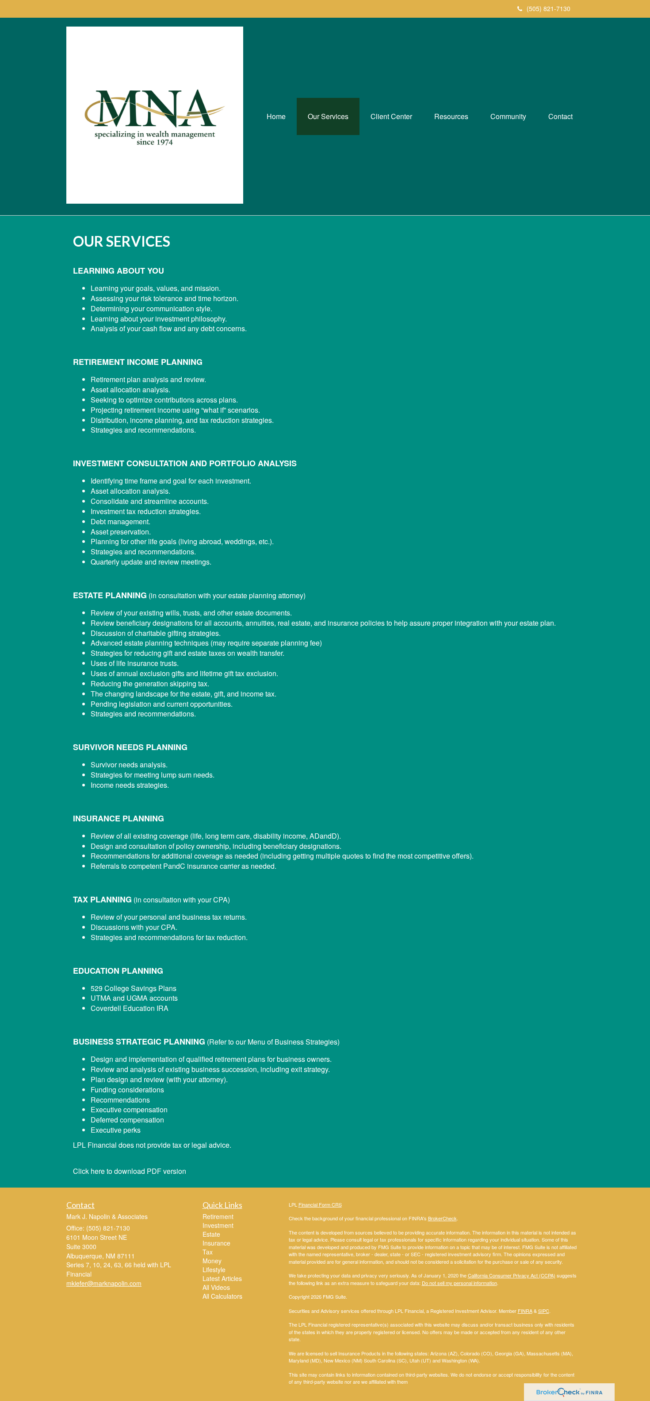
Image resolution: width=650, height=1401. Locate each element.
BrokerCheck (442, 1218)
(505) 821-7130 (548, 8)
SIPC (543, 1310)
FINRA (525, 1310)
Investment (218, 1225)
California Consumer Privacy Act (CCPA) (511, 1275)
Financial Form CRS (320, 1204)
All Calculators (222, 1296)
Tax (208, 1251)
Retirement (218, 1216)
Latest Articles (222, 1278)
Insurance (216, 1242)
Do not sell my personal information (459, 1282)
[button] (328, 116)
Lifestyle (214, 1269)
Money (212, 1260)
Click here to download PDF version (129, 1171)
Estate (211, 1234)
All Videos (216, 1287)
